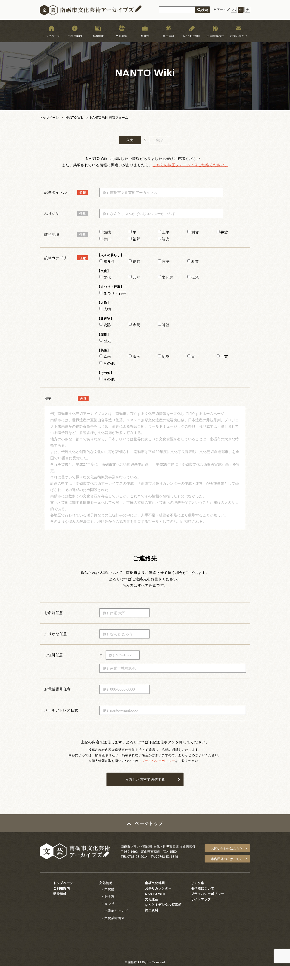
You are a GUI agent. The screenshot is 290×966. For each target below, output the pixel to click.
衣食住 (109, 261)
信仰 (136, 261)
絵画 (107, 357)
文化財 (167, 277)
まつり (109, 903)
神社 (165, 325)
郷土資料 (168, 36)
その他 (109, 363)
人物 (107, 309)
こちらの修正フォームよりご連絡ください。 (190, 165)
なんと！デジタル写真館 (163, 904)
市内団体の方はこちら (227, 859)
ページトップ (149, 823)
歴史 (107, 341)
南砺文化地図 (155, 883)
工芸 (224, 357)
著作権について (202, 888)
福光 (165, 239)
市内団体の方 (215, 36)
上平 (165, 232)
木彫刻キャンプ (116, 911)
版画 (136, 357)
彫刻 (165, 357)
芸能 (136, 277)
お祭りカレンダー (158, 888)
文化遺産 (151, 899)
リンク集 (197, 883)
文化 (107, 277)
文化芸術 (121, 36)
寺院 (136, 325)
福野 (136, 239)
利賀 (194, 232)
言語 (165, 261)
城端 (106, 232)
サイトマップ (201, 899)
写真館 (145, 36)
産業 (195, 261)
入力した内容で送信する (145, 779)
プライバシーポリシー (158, 761)
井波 (224, 232)
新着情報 (98, 36)
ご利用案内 (75, 36)
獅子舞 (109, 896)
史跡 (107, 325)
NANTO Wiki (191, 36)
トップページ (51, 36)
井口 (106, 239)
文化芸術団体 (114, 918)
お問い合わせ (238, 36)
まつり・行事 (115, 293)
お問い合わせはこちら (227, 848)
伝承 (195, 277)
